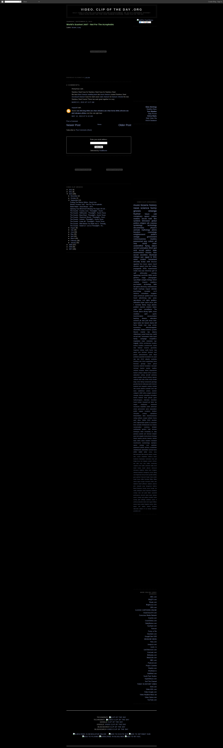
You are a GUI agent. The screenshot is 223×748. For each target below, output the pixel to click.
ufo (148, 223)
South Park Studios (150, 676)
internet (142, 366)
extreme (136, 320)
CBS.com (153, 607)
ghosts (150, 397)
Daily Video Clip (151, 118)
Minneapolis (145, 454)
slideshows (137, 334)
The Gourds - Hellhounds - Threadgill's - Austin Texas (88, 213)
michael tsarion (138, 368)
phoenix (143, 495)
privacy (147, 447)
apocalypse (137, 300)
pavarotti (154, 492)
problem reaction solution (142, 307)
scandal (148, 388)
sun (142, 257)
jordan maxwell (143, 402)
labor (152, 402)
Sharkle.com (152, 668)
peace (135, 354)
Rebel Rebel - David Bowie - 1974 (81, 207)
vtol (139, 506)
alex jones (152, 298)
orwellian (136, 314)
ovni (147, 445)
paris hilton (147, 492)
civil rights (146, 300)
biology (149, 280)
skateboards (137, 449)
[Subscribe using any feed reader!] (145, 20)
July (72, 230)
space (146, 216)
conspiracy (137, 216)
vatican (145, 372)
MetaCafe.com (152, 657)
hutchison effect (149, 481)
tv (151, 257)
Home (99, 124)
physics (153, 228)
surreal (151, 449)
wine (145, 452)
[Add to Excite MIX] (118, 734)
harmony (136, 366)
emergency (146, 472)
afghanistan (140, 422)
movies (148, 253)
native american (138, 296)
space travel (152, 264)
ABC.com (153, 597)
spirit (146, 314)
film (155, 219)
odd (155, 214)
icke (156, 481)
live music (143, 264)
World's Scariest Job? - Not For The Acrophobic (90, 24)
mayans (145, 282)
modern (148, 440)
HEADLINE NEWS (150, 639)
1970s (145, 268)
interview (146, 400)
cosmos (153, 223)
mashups (141, 289)
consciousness (139, 239)
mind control (139, 259)
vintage (136, 237)
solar (135, 309)
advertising (142, 298)
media (135, 271)
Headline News (152, 109)
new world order (145, 243)
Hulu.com (153, 642)
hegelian (136, 350)
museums (136, 406)
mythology (146, 230)
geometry (154, 348)
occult (141, 250)
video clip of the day (118, 720)
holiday (154, 266)
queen (135, 497)
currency (146, 427)
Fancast (154, 628)
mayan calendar (151, 289)
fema (155, 361)
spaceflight (137, 280)
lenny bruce (148, 436)
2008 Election (152, 262)
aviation (139, 377)
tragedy (135, 343)
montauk (154, 440)
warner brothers (152, 506)
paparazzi (136, 447)
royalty (139, 497)
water (139, 323)
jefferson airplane (147, 483)
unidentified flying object (145, 246)
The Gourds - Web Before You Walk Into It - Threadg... (88, 223)
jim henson (148, 434)
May (72, 234)
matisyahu (139, 490)
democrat (154, 468)
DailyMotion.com (151, 623)
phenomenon (143, 354)
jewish (141, 434)
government (152, 237)
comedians (144, 293)
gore (134, 477)
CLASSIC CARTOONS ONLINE (146, 610)
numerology (146, 443)
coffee (148, 463)
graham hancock (141, 477)
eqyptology (149, 361)
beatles (154, 343)
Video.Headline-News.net (148, 695)
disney (146, 311)
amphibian (144, 456)
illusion (135, 332)
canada (139, 425)
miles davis (141, 440)
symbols (136, 221)
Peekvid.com (152, 663)
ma (156, 488)
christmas (148, 271)
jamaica (135, 434)
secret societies (140, 255)
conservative (137, 427)
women (154, 391)
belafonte (136, 459)
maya (149, 305)
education (153, 318)
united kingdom (145, 504)
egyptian (136, 264)
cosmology (152, 232)
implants (135, 483)
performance (136, 495)
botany (135, 345)
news (136, 208)
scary (79, 27)
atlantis (147, 359)
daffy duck (154, 465)
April (72, 236)
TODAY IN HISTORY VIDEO (147, 684)
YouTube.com (152, 700)
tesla (147, 334)
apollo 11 (148, 422)
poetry (148, 368)
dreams (144, 318)
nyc (155, 341)
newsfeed (154, 490)
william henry (152, 418)
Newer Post (73, 125)
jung (144, 486)
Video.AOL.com (151, 689)
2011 (71, 192)
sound (143, 334)
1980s (144, 420)
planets (154, 305)
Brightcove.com (151, 605)
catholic (135, 379)
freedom (136, 232)
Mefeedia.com (152, 655)
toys (151, 334)
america (136, 293)
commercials (148, 345)
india (144, 384)
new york (145, 320)
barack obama (149, 323)
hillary (151, 479)
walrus (143, 506)
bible (155, 284)
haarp (147, 477)
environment (138, 253)
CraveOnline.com (151, 621)
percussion (141, 409)
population (153, 409)
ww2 (134, 420)
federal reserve (143, 348)
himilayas (136, 431)
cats (140, 361)
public (135, 411)
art (156, 241)
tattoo (145, 501)
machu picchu (142, 438)
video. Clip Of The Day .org (111, 9)
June (72, 232)
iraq (155, 350)
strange (152, 211)
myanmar (148, 490)
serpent (135, 370)
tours (155, 449)
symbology (137, 225)
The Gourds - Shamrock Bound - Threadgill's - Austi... (88, 217)
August (73, 228)
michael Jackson (147, 352)
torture (135, 504)
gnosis (137, 211)
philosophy (143, 273)
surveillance (148, 309)
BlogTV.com (152, 599)
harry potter (153, 477)
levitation (148, 366)
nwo (155, 253)
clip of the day (118, 717)
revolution (148, 357)
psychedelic (137, 284)
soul (152, 388)
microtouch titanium (78, 97)
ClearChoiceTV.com (150, 613)
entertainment (152, 287)
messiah (154, 366)
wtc (143, 323)
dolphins (141, 470)
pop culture (149, 241)
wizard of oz (143, 508)
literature (139, 488)
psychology (137, 291)
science (145, 208)
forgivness (138, 474)
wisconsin (136, 508)
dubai (146, 470)
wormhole (144, 275)
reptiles (154, 368)
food (145, 397)
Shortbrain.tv (152, 671)
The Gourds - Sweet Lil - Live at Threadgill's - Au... (87, 226)
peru (147, 409)
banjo (155, 456)
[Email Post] (90, 77)
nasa (139, 271)
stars (140, 309)
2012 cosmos (152, 372)
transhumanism (152, 415)
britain (140, 325)
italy (155, 431)
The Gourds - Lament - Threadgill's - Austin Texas (86, 219)
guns (155, 397)
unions (148, 391)
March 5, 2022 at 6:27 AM (83, 102)
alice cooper (137, 456)
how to (140, 384)
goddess (154, 300)
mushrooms (137, 443)
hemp (134, 479)
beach (145, 377)
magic (144, 277)
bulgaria (145, 461)
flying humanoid (146, 382)
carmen (150, 461)
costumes (147, 465)
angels (149, 393)
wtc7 (139, 336)
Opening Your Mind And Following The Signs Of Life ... (88, 209)
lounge (152, 488)
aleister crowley (152, 454)
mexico (149, 438)
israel (135, 402)
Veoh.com (153, 687)
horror (151, 350)
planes (143, 388)
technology (152, 225)
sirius (155, 497)
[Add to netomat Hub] (140, 734)
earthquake (137, 429)
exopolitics (153, 339)
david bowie (137, 468)
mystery (153, 239)
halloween (136, 302)
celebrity (136, 282)
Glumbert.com (152, 634)
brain (151, 336)
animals (136, 230)
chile (137, 463)
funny (154, 208)
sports (154, 314)
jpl (149, 402)
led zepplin (140, 436)
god (155, 248)
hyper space (145, 302)
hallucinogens (137, 400)
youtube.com (136, 511)
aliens (154, 230)
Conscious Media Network (148, 615)
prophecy (154, 282)
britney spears (152, 377)
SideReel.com (152, 673)
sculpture (147, 411)
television (146, 221)
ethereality (136, 330)
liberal (135, 488)
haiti (149, 429)
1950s (141, 343)
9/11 (155, 257)
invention (154, 400)
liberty (144, 305)
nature (154, 216)
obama (154, 332)
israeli (140, 483)
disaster (136, 266)
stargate (144, 280)
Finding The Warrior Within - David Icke (83, 202)
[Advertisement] (147, 63)
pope (150, 495)
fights (150, 311)
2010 (71, 194)
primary (155, 495)
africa (145, 393)
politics (154, 234)
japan (135, 352)
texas (151, 320)
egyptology (137, 275)
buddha (141, 345)
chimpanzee (146, 425)
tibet (144, 415)
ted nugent (150, 501)
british (155, 280)
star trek (136, 359)
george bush (146, 363)
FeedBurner (103, 150)
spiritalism (153, 413)
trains (138, 504)
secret (144, 219)
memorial (154, 404)
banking (136, 318)
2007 (71, 249)
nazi (155, 352)
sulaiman (148, 499)
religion (143, 223)
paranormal (138, 241)
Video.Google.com (150, 692)
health (135, 289)
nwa (139, 492)
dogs (135, 382)
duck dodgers (153, 470)
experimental (152, 268)
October (73, 198)
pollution (136, 357)
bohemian (148, 459)
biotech (154, 393)
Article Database (151, 120)
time (146, 266)
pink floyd (153, 354)
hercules (147, 479)
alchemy (154, 375)
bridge (135, 461)
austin (155, 275)
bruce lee (140, 461)
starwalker (145, 449)
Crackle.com (152, 618)
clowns (154, 425)
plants (142, 447)
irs (152, 431)
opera (135, 445)
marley (150, 386)
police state (151, 250)
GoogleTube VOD (151, 636)
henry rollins (140, 479)
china (144, 361)
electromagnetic (151, 327)
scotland (151, 497)
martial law (145, 332)
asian (135, 377)
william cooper (142, 418)
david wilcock (146, 468)
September (74, 200)
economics (137, 327)
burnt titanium (105, 94)
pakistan (154, 445)
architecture (147, 343)
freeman (136, 363)
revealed (147, 291)
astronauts (145, 336)
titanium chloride (117, 97)
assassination (152, 316)
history (153, 205)
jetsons (155, 483)
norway (135, 492)
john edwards (137, 486)
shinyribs (136, 413)
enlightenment (139, 234)
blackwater (142, 459)
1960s (150, 275)
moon (155, 311)
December (74, 196)
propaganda (137, 268)
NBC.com (153, 660)
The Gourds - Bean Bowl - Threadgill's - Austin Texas (88, 215)
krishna (155, 486)
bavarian (154, 422)
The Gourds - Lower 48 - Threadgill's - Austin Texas (87, 221)
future (147, 214)
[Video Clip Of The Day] (89, 734)
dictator (154, 427)
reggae (141, 411)
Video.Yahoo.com (151, 697)
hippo (138, 481)
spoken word (149, 296)
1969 (141, 393)
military (136, 257)
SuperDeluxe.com (151, 679)
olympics (154, 443)
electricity (143, 287)
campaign (143, 339)
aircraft (148, 375)
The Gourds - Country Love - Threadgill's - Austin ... (87, 211)
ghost (155, 363)
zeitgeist (136, 393)
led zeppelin (143, 386)
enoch (151, 472)
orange (141, 445)
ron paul (154, 357)
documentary (138, 228)
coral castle (141, 465)
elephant (140, 472)
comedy (154, 273)
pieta (147, 495)
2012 (71, 190)
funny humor (145, 474)
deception (136, 287)
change (135, 395)
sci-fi (155, 291)
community (154, 463)
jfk (140, 320)
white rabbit (137, 452)
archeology (147, 284)
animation (144, 248)
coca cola (143, 463)
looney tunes (146, 488)
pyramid (141, 357)
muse (144, 490)
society (135, 499)
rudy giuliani (145, 497)
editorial (135, 472)
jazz (147, 384)
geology (154, 382)
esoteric (136, 219)
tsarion (135, 372)
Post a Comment (72, 121)
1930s (150, 452)
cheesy (141, 395)
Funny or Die (152, 631)
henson (154, 429)
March (73, 238)
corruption (153, 395)
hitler (142, 431)
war (143, 271)
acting (143, 375)
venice (151, 504)
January (73, 243)
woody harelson (152, 508)
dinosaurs (136, 470)
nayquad (74, 107)
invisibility (147, 431)
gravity (135, 384)
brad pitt (154, 459)
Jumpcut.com (152, 644)
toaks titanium (104, 97)
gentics (144, 429)
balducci (150, 456)
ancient (136, 248)
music (136, 205)
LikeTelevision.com (150, 650)
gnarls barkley (153, 474)
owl (142, 492)
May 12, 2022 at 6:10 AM (82, 116)
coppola (135, 465)
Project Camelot (151, 665)
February (74, 240)
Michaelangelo (137, 454)
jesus (151, 302)
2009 (71, 245)
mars (143, 341)
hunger (143, 481)
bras (134, 425)
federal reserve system (149, 330)
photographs (152, 277)
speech (141, 266)
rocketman (153, 447)
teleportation (137, 415)
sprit (139, 499)
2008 (71, 247)
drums (135, 397)
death (155, 379)
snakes (144, 413)
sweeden (140, 501)
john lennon (153, 384)
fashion (140, 397)
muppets (154, 293)
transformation (138, 316)
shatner (154, 411)
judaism (135, 386)
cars (145, 325)
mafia (134, 490)
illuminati (153, 255)
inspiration (136, 341)
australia (154, 359)
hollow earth (144, 350)
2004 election (152, 420)
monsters (149, 341)
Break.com (153, 602)
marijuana (144, 404)
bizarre (74, 27)
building (136, 361)
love (139, 352)
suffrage (143, 499)
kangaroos (149, 486)
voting (135, 418)
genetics (136, 277)
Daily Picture (152, 114)
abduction (136, 375)
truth (150, 219)
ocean (138, 388)
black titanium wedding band (87, 94)
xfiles (139, 420)
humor (137, 213)
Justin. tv (153, 647)
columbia (147, 395)
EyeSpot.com (152, 626)
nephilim (143, 406)
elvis (138, 382)
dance (141, 311)
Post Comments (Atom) (84, 130)
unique (140, 372)
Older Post (124, 125)
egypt (147, 257)
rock (135, 250)
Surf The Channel (151, 681)
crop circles (152, 325)
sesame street (143, 370)
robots (154, 307)
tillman (155, 501)
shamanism (153, 370)
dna (150, 266)
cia (151, 425)
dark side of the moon (146, 379)
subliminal (141, 391)
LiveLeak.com (152, 652)
